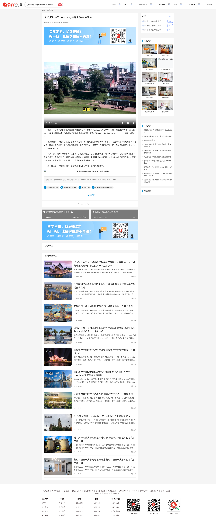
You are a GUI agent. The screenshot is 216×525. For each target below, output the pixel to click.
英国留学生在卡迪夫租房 (103, 187)
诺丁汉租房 (144, 491)
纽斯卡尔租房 (165, 491)
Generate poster (83, 204)
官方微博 (115, 515)
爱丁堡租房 (56, 491)
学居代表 (97, 511)
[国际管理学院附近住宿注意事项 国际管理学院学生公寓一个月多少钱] (58, 357)
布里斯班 (165, 83)
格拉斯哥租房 (149, 112)
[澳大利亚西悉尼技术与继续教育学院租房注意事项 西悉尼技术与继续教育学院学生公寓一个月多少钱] (58, 269)
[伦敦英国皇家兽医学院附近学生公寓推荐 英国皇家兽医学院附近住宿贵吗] (58, 291)
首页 (125, 4)
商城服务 (97, 515)
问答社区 (192, 4)
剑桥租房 (98, 493)
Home (43, 10)
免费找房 (97, 503)
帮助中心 (62, 503)
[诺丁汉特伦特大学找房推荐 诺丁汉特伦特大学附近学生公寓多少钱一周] (58, 444)
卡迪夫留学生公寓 (70, 187)
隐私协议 (62, 515)
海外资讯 (48, 373)
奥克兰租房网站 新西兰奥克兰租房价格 (157, 157)
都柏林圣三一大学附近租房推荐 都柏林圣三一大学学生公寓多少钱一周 (104, 461)
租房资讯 (48, 417)
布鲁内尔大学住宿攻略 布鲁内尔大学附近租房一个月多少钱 (103, 306)
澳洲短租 (107, 493)
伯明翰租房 (112, 491)
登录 (114, 4)
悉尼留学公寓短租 (51, 395)
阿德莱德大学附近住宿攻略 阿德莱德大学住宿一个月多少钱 (103, 393)
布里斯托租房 (165, 69)
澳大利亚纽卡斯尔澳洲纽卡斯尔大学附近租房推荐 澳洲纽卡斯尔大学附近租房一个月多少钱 (104, 330)
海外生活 (48, 263)
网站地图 (79, 503)
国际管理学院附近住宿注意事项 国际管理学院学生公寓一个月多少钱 (104, 352)
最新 (47, 461)
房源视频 (66, 22)
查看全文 (133, 276)
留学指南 (48, 351)
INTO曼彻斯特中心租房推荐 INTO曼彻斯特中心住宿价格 (102, 415)
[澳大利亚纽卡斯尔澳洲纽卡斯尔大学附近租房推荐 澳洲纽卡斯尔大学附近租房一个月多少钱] (58, 335)
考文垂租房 (165, 112)
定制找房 (97, 507)
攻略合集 (116, 493)
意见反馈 (45, 511)
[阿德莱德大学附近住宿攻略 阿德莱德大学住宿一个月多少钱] (58, 400)
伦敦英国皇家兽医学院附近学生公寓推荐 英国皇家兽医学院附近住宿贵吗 (104, 286)
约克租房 (134, 491)
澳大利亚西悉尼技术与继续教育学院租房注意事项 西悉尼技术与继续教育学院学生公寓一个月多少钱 (104, 264)
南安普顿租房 (100, 491)
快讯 (175, 4)
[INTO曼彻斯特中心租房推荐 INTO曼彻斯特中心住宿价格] (58, 422)
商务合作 (45, 507)
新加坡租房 (165, 98)
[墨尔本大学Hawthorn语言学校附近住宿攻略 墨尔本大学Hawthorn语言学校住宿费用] (58, 379)
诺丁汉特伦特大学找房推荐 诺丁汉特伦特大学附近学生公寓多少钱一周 (104, 439)
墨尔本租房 (149, 69)
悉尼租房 (165, 55)
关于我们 (210, 4)
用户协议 (62, 511)
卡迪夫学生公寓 (52, 187)
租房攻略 (48, 285)
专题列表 (162, 4)
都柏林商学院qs (149, 140)
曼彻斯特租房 (149, 83)
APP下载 (45, 515)
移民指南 (48, 307)
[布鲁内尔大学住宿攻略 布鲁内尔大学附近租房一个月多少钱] (58, 313)
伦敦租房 (149, 55)
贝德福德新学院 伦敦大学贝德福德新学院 (158, 136)
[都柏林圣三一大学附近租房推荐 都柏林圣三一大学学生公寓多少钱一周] (58, 466)
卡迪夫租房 (86, 187)
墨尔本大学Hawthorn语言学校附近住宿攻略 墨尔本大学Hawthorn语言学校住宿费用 (102, 373)
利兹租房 (149, 98)
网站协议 (62, 507)
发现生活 (79, 507)
